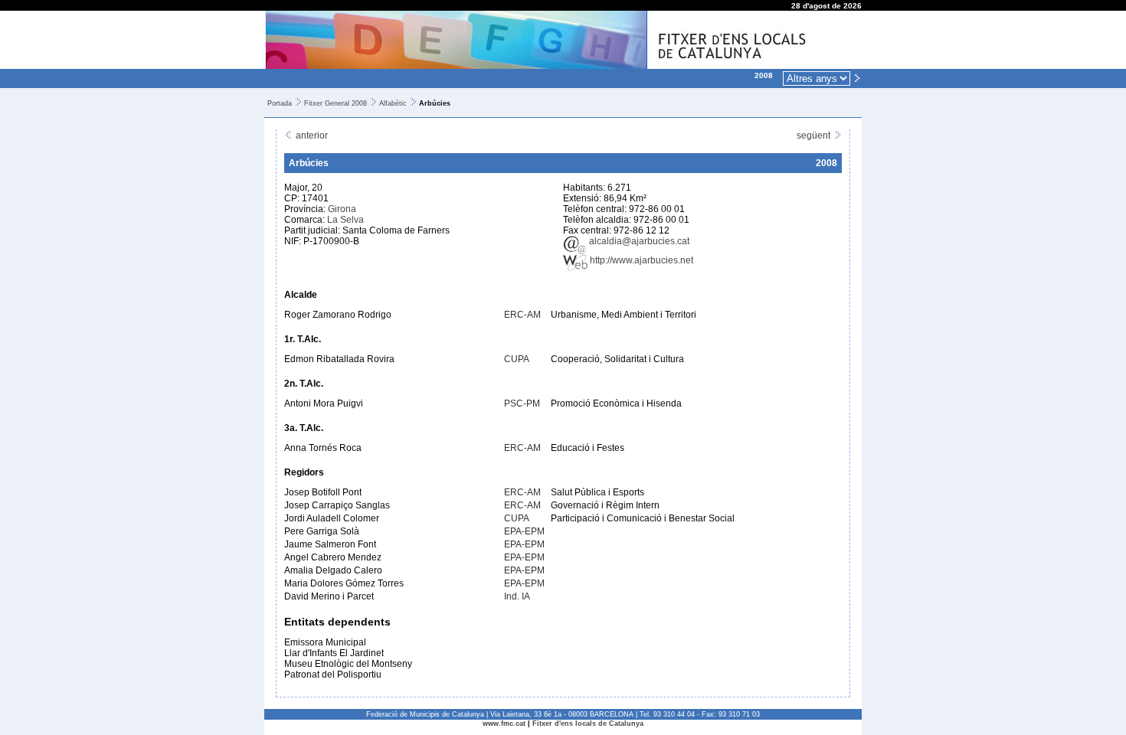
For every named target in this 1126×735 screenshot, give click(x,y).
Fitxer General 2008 (335, 103)
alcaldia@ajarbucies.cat (638, 241)
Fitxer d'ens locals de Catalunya (587, 723)
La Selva (345, 219)
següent (815, 135)
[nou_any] (857, 77)
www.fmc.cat (504, 723)
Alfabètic (393, 103)
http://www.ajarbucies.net (640, 260)
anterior (310, 135)
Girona (342, 209)
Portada (279, 103)
